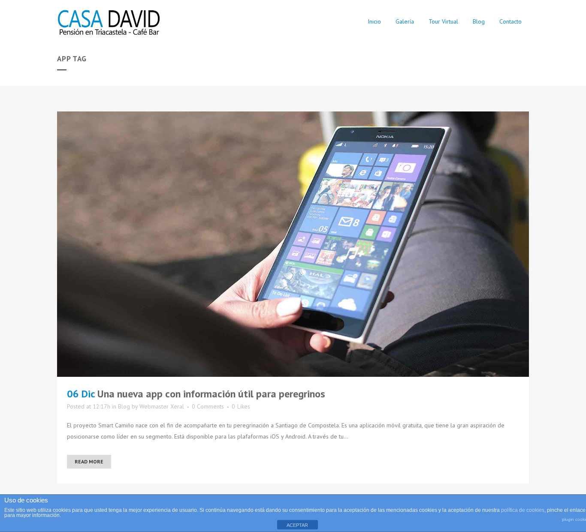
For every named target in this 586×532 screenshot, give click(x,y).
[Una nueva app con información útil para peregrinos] (293, 244)
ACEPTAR (297, 525)
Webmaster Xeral (161, 406)
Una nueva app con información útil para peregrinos (211, 393)
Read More (89, 461)
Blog (124, 406)
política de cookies (522, 510)
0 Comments (208, 406)
